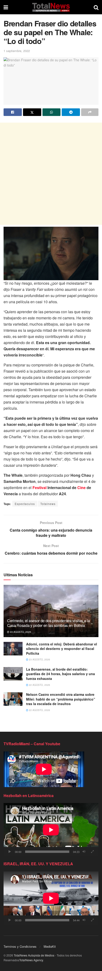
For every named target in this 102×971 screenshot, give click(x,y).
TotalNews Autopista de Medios (34, 955)
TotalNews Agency (31, 960)
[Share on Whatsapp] (51, 112)
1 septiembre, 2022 (17, 50)
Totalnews (48, 504)
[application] (51, 829)
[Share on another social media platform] (89, 112)
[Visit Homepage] (50, 7)
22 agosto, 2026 (39, 685)
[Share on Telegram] (71, 112)
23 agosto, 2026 (20, 632)
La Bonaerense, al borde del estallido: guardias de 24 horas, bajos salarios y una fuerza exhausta (60, 674)
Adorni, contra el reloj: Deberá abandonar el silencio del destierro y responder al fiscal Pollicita (61, 649)
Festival (39, 487)
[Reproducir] (9, 851)
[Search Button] (96, 7)
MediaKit (50, 946)
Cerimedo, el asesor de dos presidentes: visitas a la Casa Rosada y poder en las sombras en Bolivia (48, 623)
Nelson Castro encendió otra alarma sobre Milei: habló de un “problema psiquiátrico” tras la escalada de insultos (60, 699)
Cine (81, 487)
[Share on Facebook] (13, 112)
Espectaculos (25, 504)
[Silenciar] (84, 851)
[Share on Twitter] (32, 112)
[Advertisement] (51, 174)
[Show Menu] (6, 7)
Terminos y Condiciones (20, 946)
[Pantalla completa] (92, 851)
